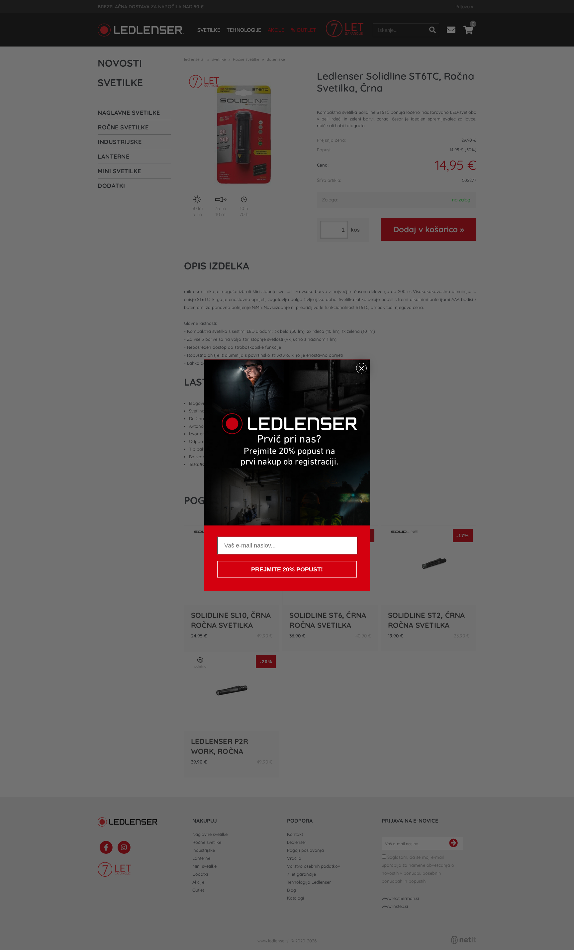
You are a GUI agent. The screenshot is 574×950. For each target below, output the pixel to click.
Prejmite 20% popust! (287, 569)
